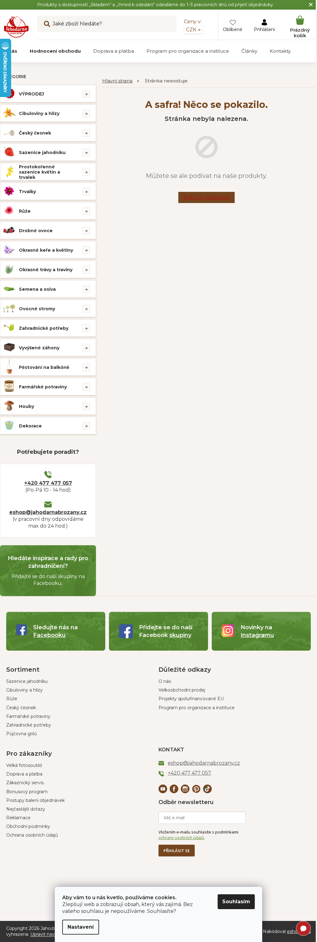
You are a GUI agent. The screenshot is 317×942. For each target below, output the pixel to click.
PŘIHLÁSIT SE (176, 850)
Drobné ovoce (36, 230)
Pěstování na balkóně (44, 367)
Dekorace (30, 426)
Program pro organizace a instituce (196, 707)
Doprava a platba (24, 774)
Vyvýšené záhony (39, 348)
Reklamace (18, 817)
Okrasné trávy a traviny (45, 269)
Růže (25, 211)
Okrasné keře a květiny (46, 250)
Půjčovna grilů (21, 733)
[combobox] (106, 24)
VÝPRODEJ (31, 94)
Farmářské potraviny (43, 387)
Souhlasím (236, 901)
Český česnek (35, 133)
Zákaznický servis (25, 782)
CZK (192, 30)
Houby (26, 406)
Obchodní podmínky (28, 826)
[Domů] (120, 81)
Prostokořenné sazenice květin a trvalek (39, 172)
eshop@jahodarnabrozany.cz (48, 512)
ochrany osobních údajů (181, 837)
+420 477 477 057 (48, 483)
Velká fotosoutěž (24, 765)
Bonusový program (27, 791)
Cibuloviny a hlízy (39, 113)
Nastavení (80, 927)
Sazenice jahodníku (42, 152)
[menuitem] (55, 51)
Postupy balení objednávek (35, 800)
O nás (164, 681)
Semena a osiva (37, 289)
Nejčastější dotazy (25, 809)
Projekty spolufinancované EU (191, 698)
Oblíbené (232, 29)
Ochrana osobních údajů (32, 835)
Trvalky (27, 191)
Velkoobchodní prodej (181, 690)
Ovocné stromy (37, 309)
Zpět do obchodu (206, 197)
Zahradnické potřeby (43, 328)
